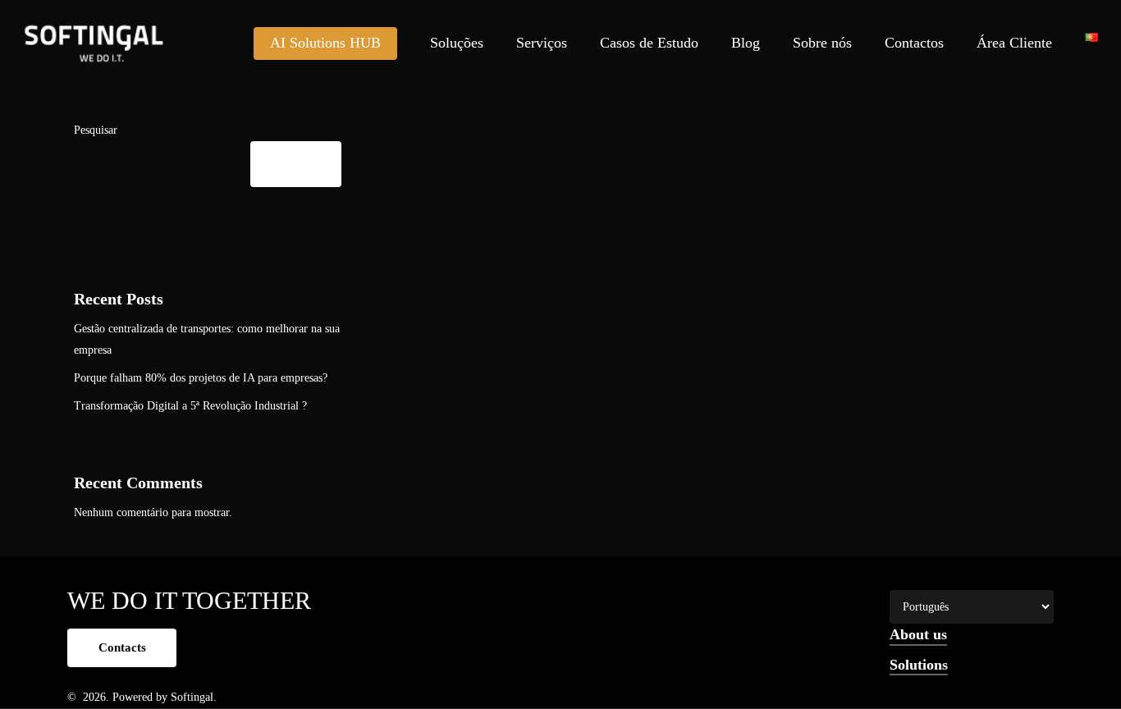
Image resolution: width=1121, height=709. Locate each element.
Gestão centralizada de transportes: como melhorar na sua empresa (207, 339)
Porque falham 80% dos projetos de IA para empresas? (200, 378)
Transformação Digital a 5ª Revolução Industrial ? (190, 406)
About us (918, 634)
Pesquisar (95, 130)
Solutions (919, 664)
